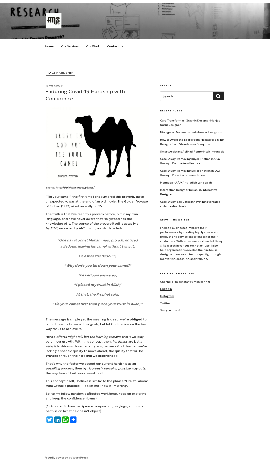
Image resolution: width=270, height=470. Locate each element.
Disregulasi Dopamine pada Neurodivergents (191, 132)
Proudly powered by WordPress (66, 457)
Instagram (167, 296)
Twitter (165, 303)
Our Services (70, 46)
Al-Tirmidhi (87, 228)
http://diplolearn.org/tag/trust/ (75, 187)
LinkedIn (166, 289)
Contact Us (115, 46)
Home (49, 46)
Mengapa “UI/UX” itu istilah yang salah (186, 182)
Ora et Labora (136, 381)
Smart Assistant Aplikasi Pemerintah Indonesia (192, 151)
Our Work (93, 46)
